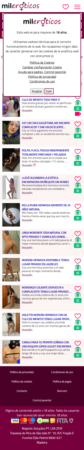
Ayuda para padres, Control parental (42, 72)
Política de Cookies (42, 62)
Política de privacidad (42, 76)
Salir (49, 91)
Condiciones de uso (42, 81)
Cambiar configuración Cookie (42, 67)
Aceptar (37, 91)
